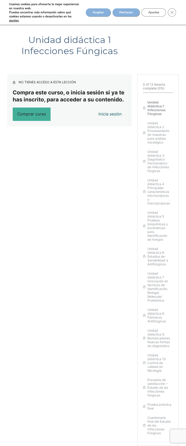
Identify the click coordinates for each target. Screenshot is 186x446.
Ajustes (153, 12)
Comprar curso (31, 114)
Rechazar (126, 12)
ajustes (14, 21)
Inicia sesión (110, 114)
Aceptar (98, 12)
